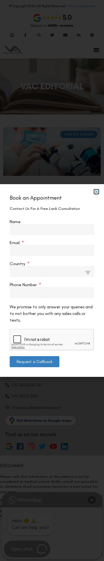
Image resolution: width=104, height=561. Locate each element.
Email (15, 243)
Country (18, 264)
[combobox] (52, 271)
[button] (96, 192)
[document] (52, 280)
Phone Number (24, 285)
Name (15, 222)
